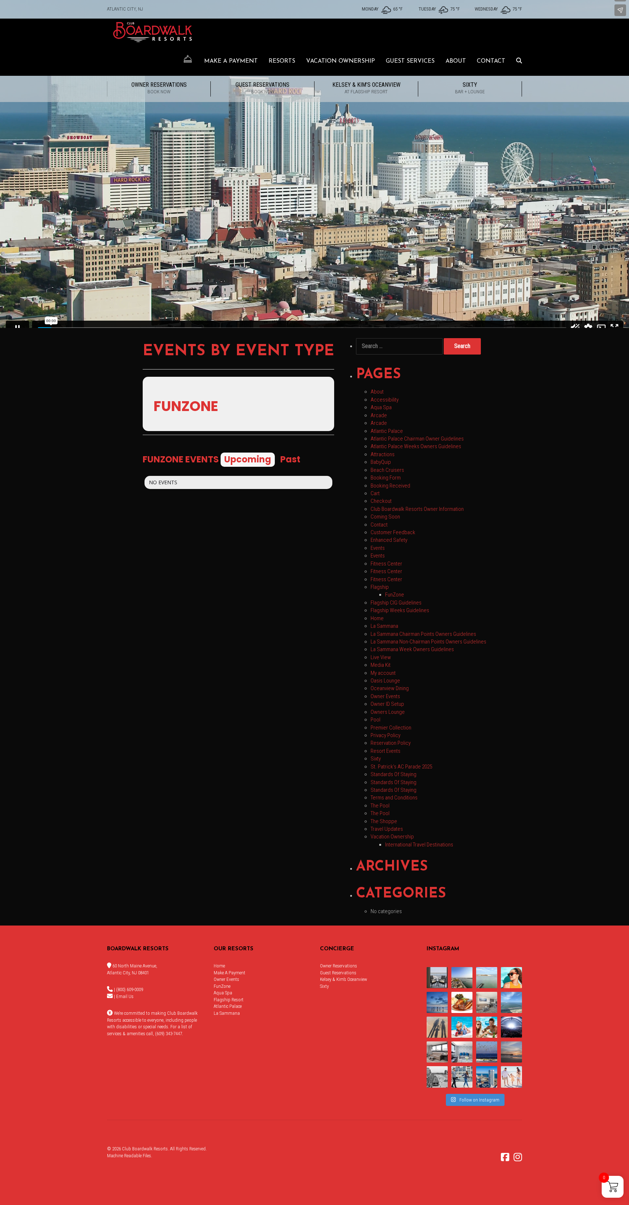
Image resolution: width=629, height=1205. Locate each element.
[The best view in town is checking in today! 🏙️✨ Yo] (511, 1052)
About (456, 61)
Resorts (282, 61)
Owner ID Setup (387, 704)
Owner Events (385, 696)
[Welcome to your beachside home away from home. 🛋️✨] (461, 1052)
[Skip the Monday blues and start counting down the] (486, 1002)
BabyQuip (381, 462)
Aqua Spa (381, 407)
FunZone (394, 594)
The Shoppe (384, 821)
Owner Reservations (159, 87)
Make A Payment (231, 61)
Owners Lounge (388, 712)
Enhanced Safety (389, 540)
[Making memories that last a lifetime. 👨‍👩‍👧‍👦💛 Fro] (511, 1076)
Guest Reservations (262, 87)
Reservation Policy (391, 743)
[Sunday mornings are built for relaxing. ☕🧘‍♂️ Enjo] (437, 977)
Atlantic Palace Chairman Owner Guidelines (417, 438)
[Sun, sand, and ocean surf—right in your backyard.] (461, 977)
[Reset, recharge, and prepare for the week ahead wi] (511, 1002)
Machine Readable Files (129, 1155)
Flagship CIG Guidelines (396, 602)
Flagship (380, 587)
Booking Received (390, 485)
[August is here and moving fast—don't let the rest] (437, 1052)
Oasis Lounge (385, 680)
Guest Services (410, 61)
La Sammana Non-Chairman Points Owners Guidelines (428, 641)
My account (383, 673)
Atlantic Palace (387, 431)
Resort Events (385, 751)
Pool (375, 719)
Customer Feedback (393, 532)
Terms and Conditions (394, 797)
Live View (381, 657)
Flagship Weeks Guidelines (400, 610)
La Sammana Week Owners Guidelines (412, 649)
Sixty (470, 87)
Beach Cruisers (387, 470)
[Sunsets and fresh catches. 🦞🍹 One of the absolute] (486, 1076)
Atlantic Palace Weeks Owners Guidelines (416, 446)
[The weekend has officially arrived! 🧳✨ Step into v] (486, 977)
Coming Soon (385, 516)
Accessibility (385, 399)
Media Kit (381, 665)
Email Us (125, 996)
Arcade (379, 415)
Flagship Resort (229, 999)
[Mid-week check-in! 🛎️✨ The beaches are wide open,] (437, 1002)
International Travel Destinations (419, 844)
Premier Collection (391, 727)
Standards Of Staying (393, 774)
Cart (375, 493)
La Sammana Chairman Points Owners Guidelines (423, 634)
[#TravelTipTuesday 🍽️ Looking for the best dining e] (461, 1002)
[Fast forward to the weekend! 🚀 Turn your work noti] (461, 1027)
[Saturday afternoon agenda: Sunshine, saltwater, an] (437, 1027)
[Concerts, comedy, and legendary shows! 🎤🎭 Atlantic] (511, 1027)
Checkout (381, 501)
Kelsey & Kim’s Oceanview (366, 87)
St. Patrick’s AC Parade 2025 (401, 766)
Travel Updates (387, 829)
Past (290, 459)
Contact (491, 61)
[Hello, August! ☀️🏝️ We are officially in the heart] (486, 1052)
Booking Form (386, 477)
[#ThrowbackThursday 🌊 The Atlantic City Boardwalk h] (437, 1076)
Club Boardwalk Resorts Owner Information (417, 509)
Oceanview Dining (390, 688)
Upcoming (247, 459)
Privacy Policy (385, 735)
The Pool (380, 805)
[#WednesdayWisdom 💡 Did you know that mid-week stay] (461, 1076)
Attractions (383, 454)
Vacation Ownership (340, 61)
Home (377, 618)
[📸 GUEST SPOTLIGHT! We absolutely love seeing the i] (486, 1027)
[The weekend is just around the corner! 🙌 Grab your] (511, 977)
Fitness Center (386, 563)
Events (378, 548)
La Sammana (384, 626)
